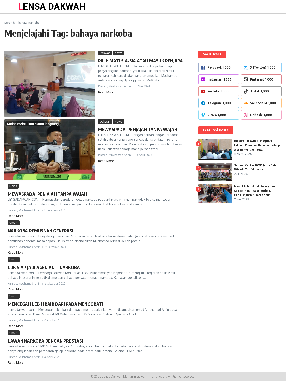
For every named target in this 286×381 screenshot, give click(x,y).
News (118, 53)
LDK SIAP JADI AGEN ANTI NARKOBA (44, 267)
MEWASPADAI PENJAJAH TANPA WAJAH (137, 129)
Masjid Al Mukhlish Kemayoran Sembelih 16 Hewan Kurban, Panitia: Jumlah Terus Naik (254, 190)
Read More (106, 92)
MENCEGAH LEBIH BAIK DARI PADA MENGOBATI (55, 304)
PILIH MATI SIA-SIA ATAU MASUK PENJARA (140, 60)
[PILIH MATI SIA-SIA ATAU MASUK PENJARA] (49, 84)
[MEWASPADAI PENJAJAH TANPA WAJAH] (49, 150)
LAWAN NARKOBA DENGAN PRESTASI (45, 340)
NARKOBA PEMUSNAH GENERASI (40, 230)
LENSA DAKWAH (52, 6)
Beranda (10, 22)
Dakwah (105, 53)
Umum (13, 222)
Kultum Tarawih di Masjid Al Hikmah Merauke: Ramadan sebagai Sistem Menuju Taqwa (258, 145)
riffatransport (157, 376)
